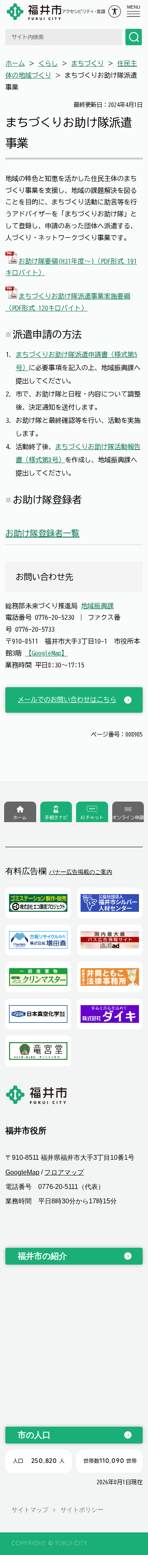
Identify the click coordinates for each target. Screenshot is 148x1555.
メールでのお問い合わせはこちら (67, 699)
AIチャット (92, 817)
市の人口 (34, 1434)
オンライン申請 (128, 817)
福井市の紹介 (42, 1256)
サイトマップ (30, 1509)
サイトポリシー (82, 1509)
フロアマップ (64, 1172)
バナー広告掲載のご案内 (80, 872)
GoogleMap (22, 1172)
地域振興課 (97, 606)
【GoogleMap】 (46, 653)
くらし (48, 63)
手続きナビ (56, 817)
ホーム (15, 63)
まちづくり (87, 63)
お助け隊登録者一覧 (42, 533)
